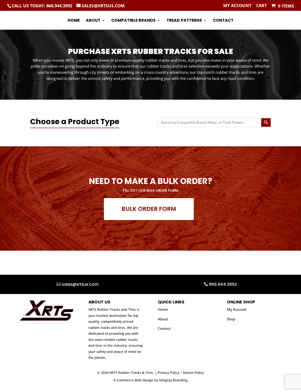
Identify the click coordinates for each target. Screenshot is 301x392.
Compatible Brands (133, 21)
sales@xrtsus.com (80, 284)
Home (74, 21)
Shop (231, 319)
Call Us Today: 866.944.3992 (42, 5)
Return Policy (193, 372)
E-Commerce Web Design (133, 380)
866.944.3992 (223, 284)
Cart (261, 5)
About (93, 21)
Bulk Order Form (149, 209)
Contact (223, 21)
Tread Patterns (184, 21)
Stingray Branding (173, 380)
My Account (237, 5)
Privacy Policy (168, 372)
